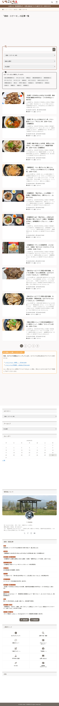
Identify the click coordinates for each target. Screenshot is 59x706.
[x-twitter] (24, 533)
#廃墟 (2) (28, 77)
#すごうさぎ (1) (31, 80)
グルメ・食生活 (13, 9)
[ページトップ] (55, 702)
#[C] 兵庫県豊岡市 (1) (9, 77)
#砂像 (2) (24, 80)
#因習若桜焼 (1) (47, 77)
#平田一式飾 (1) (22, 83)
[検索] (54, 49)
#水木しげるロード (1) (43, 80)
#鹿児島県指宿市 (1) (37, 77)
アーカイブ (7, 424)
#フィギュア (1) (8, 80)
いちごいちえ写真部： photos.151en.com (17, 365)
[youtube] (34, 533)
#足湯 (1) (7, 85)
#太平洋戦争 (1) (39, 83)
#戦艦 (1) (13, 85)
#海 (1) (15, 83)
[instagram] (31, 533)
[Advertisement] (29, 32)
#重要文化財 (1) (8, 83)
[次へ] (37, 345)
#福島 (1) (19, 85)
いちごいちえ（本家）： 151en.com (16, 362)
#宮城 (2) (47, 83)
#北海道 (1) (30, 83)
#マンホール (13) (20, 77)
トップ (5, 9)
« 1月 (3, 460)
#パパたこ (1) (17, 80)
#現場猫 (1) (25, 85)
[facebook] (28, 533)
